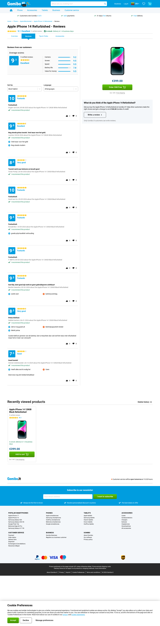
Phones (49, 513)
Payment (11, 535)
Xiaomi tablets (88, 520)
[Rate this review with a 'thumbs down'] (73, 116)
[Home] (11, 10)
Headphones (126, 524)
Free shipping (120, 93)
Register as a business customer (56, 537)
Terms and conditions (93, 572)
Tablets (45, 10)
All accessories (126, 528)
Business (56, 10)
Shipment (11, 541)
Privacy (61, 572)
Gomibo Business (51, 535)
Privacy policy (88, 539)
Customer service (72, 10)
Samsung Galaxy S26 (15, 520)
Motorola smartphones (53, 522)
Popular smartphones (18, 513)
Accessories (32, 10)
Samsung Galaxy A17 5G (16, 528)
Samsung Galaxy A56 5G (16, 522)
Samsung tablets (89, 518)
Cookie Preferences (78, 572)
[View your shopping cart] (150, 4)
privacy (65, 615)
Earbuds (124, 522)
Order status (12, 537)
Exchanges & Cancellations (16, 544)
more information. (100, 568)
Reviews (57, 21)
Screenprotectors (127, 518)
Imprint (68, 572)
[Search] (105, 4)
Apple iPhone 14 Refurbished (43, 21)
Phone (19, 10)
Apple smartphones (52, 515)
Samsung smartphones (53, 518)
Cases (123, 515)
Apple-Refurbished (26, 21)
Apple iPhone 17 (13, 515)
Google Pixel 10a (13, 524)
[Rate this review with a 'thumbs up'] (67, 116)
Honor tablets (88, 522)
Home (9, 21)
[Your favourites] (144, 4)
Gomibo (87, 533)
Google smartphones (52, 524)
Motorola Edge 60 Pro (15, 526)
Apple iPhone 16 (13, 518)
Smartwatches (126, 526)
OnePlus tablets (89, 524)
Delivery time (12, 539)
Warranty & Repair (14, 546)
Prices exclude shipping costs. (101, 566)
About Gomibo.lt (52, 572)
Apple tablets (88, 515)
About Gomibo (88, 535)
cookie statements (78, 615)
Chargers (124, 520)
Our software (88, 537)
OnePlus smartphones (53, 520)
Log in (126, 4)
